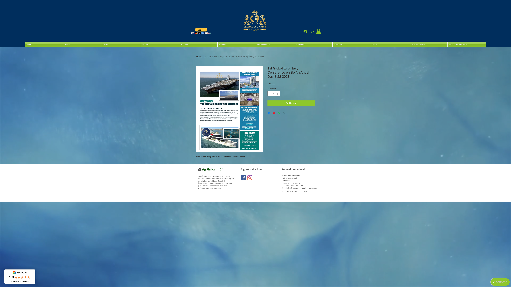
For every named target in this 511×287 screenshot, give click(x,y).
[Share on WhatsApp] (279, 113)
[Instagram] (249, 177)
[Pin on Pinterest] (274, 113)
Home (199, 57)
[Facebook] (243, 177)
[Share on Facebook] (269, 113)
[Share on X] (284, 113)
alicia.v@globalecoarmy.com (305, 188)
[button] (201, 31)
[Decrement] (269, 93)
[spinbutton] (273, 93)
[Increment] (277, 93)
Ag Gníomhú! (212, 169)
